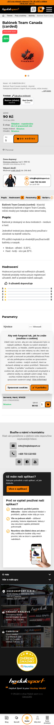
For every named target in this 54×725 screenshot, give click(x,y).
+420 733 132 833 (27, 454)
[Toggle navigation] (33, 9)
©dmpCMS (27, 697)
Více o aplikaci (18, 489)
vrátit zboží (16, 170)
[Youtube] (35, 462)
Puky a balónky (20, 16)
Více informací (39, 379)
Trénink (9, 16)
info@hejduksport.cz (29, 446)
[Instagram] (19, 462)
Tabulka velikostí (22, 96)
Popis (4, 198)
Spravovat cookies (18, 388)
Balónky (32, 16)
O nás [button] (5, 574)
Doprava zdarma (10, 162)
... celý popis (46, 91)
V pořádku (40, 388)
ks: (6, 137)
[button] (25, 76)
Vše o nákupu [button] (10, 580)
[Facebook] (27, 462)
